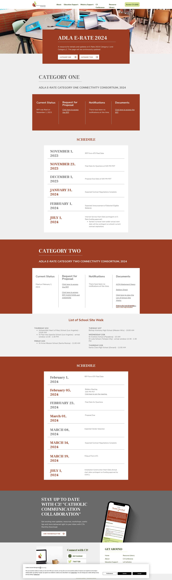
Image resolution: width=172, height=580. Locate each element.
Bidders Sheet (122, 289)
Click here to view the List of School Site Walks (125, 298)
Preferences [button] (36, 574)
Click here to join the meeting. (96, 394)
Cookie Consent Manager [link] (32, 567)
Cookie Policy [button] (74, 572)
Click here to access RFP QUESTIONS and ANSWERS (71, 295)
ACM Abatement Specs (125, 284)
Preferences (109, 573)
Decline (124, 573)
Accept (139, 573)
